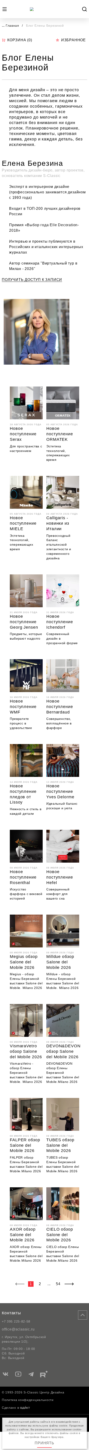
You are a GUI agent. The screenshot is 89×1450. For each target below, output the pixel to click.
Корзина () (19, 40)
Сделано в (10, 1407)
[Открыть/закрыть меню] (4, 9)
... (3, 25)
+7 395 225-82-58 (16, 1321)
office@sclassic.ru (18, 1329)
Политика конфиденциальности (28, 1400)
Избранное (73, 40)
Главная (12, 25)
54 (58, 1284)
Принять (44, 1443)
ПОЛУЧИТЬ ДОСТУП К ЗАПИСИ (32, 280)
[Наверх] (82, 1315)
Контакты (11, 1313)
